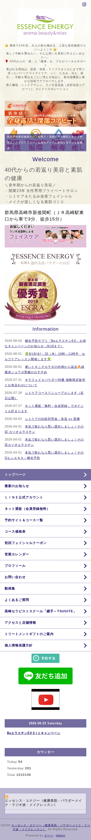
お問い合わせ (15, 581)
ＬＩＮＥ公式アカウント (24, 501)
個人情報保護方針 (19, 649)
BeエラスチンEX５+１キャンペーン (33, 736)
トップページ (15, 478)
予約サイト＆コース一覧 (24, 524)
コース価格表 (15, 535)
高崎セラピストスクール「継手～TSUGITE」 (41, 615)
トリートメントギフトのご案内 (29, 637)
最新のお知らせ (17, 489)
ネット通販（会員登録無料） (27, 512)
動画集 (10, 592)
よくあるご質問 (17, 603)
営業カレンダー (17, 558)
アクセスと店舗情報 (20, 626)
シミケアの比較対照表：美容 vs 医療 (52, 422)
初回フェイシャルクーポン (26, 546)
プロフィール (15, 569)
